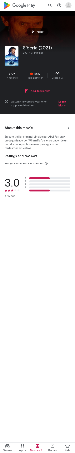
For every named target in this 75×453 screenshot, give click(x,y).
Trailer (37, 31)
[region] (37, 75)
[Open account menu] (68, 5)
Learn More (62, 103)
